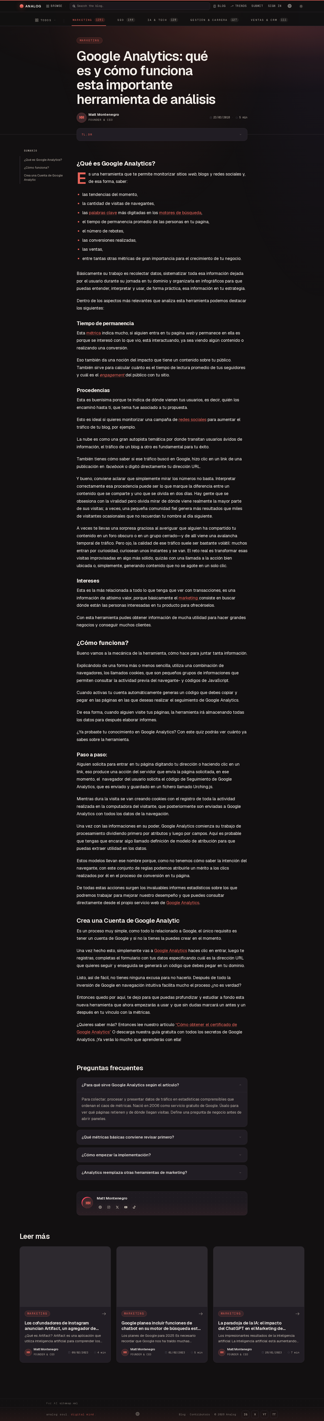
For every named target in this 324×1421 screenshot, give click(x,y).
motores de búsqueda (180, 212)
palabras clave (103, 212)
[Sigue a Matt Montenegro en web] (100, 1207)
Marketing (89, 40)
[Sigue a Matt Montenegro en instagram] (108, 1207)
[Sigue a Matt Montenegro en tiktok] (134, 1207)
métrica (93, 333)
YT (264, 1414)
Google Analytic (169, 950)
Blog (182, 1414)
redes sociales (192, 419)
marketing (189, 598)
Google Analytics (182, 902)
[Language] (289, 6)
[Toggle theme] (301, 6)
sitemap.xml (69, 1403)
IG (245, 1414)
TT (274, 1414)
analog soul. (71, 1414)
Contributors (200, 1414)
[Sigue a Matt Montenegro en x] (117, 1207)
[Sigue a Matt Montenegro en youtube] (125, 1207)
